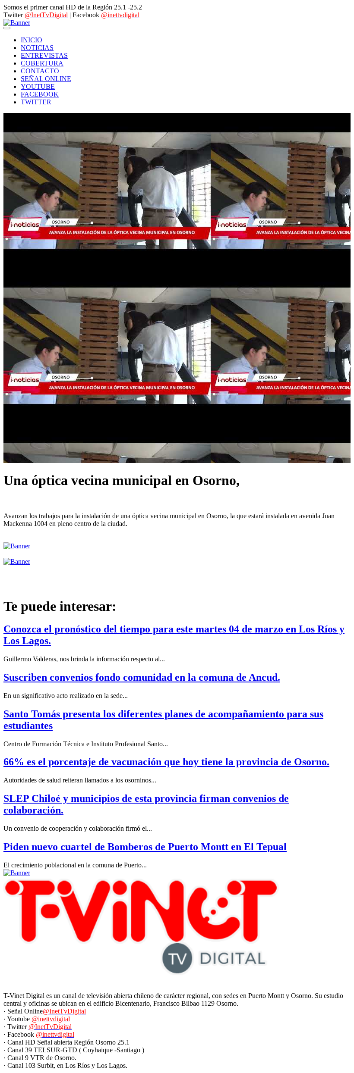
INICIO (31, 40)
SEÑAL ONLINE (46, 78)
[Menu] (6, 28)
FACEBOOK (40, 94)
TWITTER (36, 102)
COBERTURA (42, 63)
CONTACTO (40, 71)
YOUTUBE (38, 86)
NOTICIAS (37, 47)
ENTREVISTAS (44, 55)
